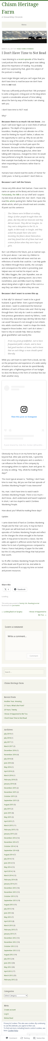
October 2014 (9, 846)
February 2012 (9, 979)
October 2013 (9, 896)
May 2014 (7, 867)
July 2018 (7, 738)
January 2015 (9, 834)
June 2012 (7, 963)
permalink (16, 605)
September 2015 (10, 800)
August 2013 (8, 904)
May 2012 (7, 967)
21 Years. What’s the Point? (14, 705)
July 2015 (7, 809)
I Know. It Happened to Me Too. (16, 714)
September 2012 (10, 950)
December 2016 (10, 750)
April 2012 (8, 971)
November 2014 (10, 842)
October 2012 (9, 946)
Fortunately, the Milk (10, 194)
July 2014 (7, 859)
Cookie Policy (13, 1030)
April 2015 (8, 821)
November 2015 (10, 792)
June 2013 (7, 913)
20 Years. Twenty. (10, 710)
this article (10, 201)
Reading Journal (33, 603)
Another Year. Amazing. (13, 701)
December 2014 (10, 838)
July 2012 (7, 959)
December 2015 (10, 788)
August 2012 (8, 954)
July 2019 (7, 734)
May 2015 (7, 817)
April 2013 (8, 921)
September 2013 (10, 900)
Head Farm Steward (25, 49)
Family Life (23, 603)
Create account (10, 1010)
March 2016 (8, 775)
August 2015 (8, 804)
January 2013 (9, 934)
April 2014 (8, 871)
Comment (34, 656)
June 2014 (7, 863)
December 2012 (10, 938)
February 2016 (9, 779)
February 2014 (9, 879)
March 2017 (8, 746)
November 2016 (10, 754)
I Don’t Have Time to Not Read (15, 718)
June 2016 (7, 763)
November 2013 (10, 892)
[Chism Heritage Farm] (24, 42)
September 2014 (10, 850)
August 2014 (8, 854)
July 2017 (7, 742)
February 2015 (9, 829)
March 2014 (8, 875)
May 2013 (7, 917)
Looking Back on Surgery (12, 612)
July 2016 (7, 759)
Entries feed (8, 1018)
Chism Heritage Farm (14, 683)
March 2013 (8, 925)
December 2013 (10, 888)
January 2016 (9, 784)
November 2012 (10, 942)
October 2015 (9, 796)
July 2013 (7, 909)
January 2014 (9, 884)
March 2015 (8, 825)
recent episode (24, 59)
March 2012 (8, 975)
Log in (6, 1014)
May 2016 (7, 767)
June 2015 (7, 813)
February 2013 (9, 929)
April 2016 (8, 771)
